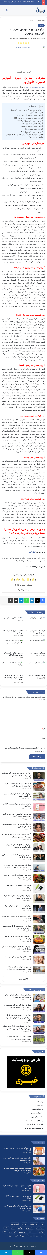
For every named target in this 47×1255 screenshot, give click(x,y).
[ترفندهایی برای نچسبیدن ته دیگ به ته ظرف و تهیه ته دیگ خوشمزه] (39, 939)
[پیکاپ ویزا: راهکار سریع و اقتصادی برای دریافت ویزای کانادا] (12, 667)
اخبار (42, 1224)
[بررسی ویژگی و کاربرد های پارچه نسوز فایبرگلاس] (12, 645)
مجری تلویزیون (40, 1236)
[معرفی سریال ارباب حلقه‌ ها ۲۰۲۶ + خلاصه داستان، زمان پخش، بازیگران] (39, 970)
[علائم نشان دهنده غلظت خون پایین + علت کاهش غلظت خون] (39, 1161)
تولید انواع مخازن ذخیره (37, 653)
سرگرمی (41, 1232)
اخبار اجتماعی (34, 1224)
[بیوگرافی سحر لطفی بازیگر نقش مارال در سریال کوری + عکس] (39, 949)
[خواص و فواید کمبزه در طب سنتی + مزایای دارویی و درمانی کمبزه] (39, 1039)
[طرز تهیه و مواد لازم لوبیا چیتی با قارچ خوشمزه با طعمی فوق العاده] (39, 786)
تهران (13, 1228)
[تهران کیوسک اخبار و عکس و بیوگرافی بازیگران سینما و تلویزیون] (40, 10)
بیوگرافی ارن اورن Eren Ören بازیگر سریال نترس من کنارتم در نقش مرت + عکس (17, 1017)
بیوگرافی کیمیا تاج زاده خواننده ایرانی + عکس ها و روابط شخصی (22, 1)
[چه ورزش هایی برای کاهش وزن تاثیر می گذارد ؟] (39, 1151)
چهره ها (30, 1236)
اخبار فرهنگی (40, 1228)
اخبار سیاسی (15, 1224)
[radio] (18, 43)
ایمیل (43, 738)
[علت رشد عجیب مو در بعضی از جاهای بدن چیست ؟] (39, 919)
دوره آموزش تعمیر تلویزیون (35, 87)
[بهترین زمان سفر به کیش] (34, 667)
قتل (5, 1232)
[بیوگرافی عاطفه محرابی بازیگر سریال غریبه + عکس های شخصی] (39, 998)
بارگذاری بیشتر (23, 979)
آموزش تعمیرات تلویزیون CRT (32, 132)
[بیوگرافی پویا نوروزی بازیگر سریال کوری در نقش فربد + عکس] (39, 898)
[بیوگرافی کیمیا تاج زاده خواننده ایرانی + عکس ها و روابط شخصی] (39, 847)
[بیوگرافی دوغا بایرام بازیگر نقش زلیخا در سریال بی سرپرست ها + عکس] (39, 1008)
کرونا (10, 1236)
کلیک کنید (32, 552)
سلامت (34, 1232)
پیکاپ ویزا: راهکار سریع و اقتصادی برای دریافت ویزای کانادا (13, 678)
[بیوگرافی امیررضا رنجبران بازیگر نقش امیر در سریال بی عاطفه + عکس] (39, 776)
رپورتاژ (32, 20)
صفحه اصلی (39, 20)
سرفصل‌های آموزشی (35, 112)
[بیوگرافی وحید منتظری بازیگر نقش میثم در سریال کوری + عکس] (39, 929)
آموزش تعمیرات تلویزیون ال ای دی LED (28, 118)
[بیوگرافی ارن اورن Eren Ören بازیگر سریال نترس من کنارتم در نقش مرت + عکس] (39, 1018)
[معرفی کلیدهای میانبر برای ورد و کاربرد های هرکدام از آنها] (39, 1209)
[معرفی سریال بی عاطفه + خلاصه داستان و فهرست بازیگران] (39, 858)
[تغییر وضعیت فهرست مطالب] (40, 106)
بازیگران (20, 1228)
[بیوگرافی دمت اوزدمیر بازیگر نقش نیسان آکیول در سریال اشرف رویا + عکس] (39, 1029)
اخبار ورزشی (29, 1228)
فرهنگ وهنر (12, 1232)
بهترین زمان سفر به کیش (36, 675)
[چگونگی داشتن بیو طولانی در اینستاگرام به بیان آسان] (39, 807)
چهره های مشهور (20, 1236)
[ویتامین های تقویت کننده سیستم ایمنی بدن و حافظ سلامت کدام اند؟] (39, 1171)
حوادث (6, 1228)
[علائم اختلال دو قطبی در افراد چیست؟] (39, 960)
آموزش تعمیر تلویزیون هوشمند (32, 126)
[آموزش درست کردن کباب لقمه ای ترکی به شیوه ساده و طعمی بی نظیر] (39, 837)
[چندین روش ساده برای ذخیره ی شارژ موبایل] (39, 888)
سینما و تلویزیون (23, 1232)
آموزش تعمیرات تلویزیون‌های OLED (30, 121)
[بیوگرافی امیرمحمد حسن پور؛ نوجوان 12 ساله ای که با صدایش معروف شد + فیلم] (39, 868)
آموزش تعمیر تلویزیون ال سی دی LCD (29, 115)
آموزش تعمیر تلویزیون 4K (33, 129)
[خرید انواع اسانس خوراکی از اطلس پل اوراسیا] (34, 622)
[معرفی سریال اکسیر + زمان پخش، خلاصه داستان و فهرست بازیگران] (39, 817)
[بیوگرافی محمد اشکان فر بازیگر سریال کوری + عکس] (39, 909)
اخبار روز (24, 1224)
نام (43, 728)
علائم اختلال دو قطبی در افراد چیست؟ (18, 957)
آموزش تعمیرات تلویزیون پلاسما (31, 123)
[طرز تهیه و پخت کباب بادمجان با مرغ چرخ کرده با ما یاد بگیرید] (39, 878)
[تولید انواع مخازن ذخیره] (34, 645)
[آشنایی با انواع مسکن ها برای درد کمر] (12, 622)
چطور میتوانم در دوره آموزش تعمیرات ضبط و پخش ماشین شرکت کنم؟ (24, 136)
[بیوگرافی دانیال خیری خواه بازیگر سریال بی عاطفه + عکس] (39, 796)
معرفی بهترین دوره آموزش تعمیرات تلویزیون (27, 110)
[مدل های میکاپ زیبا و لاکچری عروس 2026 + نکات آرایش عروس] (39, 827)
